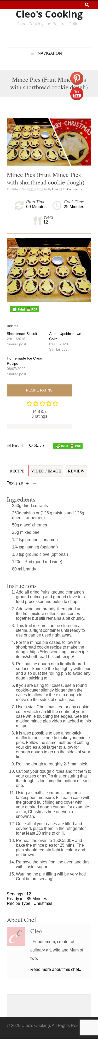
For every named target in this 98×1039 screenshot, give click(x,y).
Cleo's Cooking (49, 14)
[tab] (17, 473)
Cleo (55, 189)
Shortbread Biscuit (22, 333)
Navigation (50, 53)
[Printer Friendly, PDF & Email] (24, 309)
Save (38, 445)
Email (17, 445)
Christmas (42, 903)
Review (76, 471)
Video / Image (46, 471)
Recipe (17, 471)
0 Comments (73, 189)
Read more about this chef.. (55, 969)
